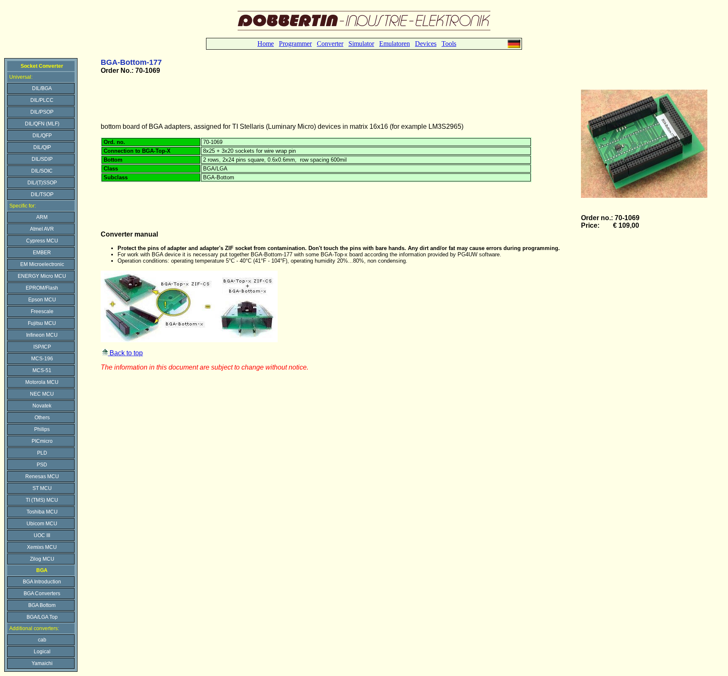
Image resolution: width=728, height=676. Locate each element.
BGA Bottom (42, 605)
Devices (425, 43)
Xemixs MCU (42, 547)
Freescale (42, 311)
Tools (449, 43)
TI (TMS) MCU (42, 500)
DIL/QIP (42, 147)
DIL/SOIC (42, 171)
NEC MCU (42, 394)
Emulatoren (394, 43)
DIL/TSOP (42, 194)
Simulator (361, 43)
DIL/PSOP (42, 112)
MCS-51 (41, 370)
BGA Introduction (42, 582)
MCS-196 (42, 359)
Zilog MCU (42, 559)
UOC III (42, 535)
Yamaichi (42, 663)
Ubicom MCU (42, 524)
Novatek (41, 406)
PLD (42, 453)
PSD (42, 465)
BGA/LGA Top (42, 617)
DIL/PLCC (42, 100)
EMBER (42, 252)
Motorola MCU (42, 382)
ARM (42, 217)
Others (42, 418)
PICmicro (42, 441)
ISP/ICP (42, 347)
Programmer (295, 43)
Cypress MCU (42, 241)
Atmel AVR (42, 229)
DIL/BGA (42, 88)
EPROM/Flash (42, 288)
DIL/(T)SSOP (42, 183)
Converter (330, 43)
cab (42, 640)
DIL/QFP (42, 135)
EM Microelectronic (42, 264)
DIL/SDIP (42, 159)
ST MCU (42, 488)
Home (265, 43)
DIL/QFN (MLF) (42, 124)
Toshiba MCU (42, 512)
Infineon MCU (42, 335)
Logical (42, 652)
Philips (42, 429)
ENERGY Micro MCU (42, 276)
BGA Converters (42, 593)
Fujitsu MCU (42, 323)
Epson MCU (42, 300)
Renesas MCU (42, 476)
